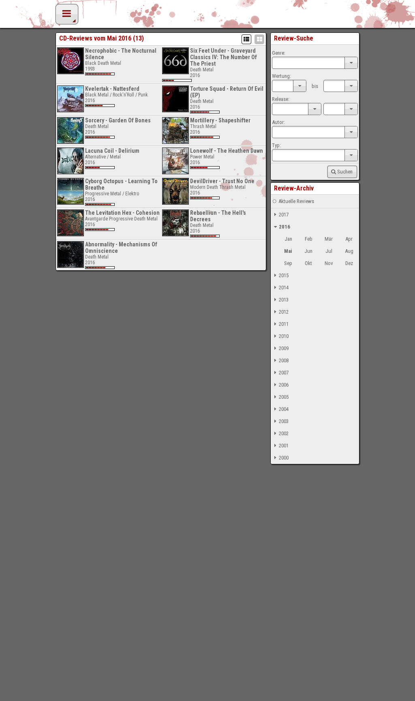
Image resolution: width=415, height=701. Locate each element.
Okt (308, 263)
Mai (288, 251)
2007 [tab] (284, 373)
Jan (288, 239)
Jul (328, 251)
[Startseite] (207, 16)
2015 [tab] (284, 275)
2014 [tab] (284, 287)
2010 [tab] (284, 336)
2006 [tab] (284, 385)
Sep (288, 263)
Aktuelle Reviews (296, 201)
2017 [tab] (284, 215)
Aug (349, 251)
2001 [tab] (284, 445)
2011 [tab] (284, 324)
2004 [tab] (284, 409)
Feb (308, 239)
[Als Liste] (246, 39)
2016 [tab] (284, 227)
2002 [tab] (284, 433)
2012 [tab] (284, 312)
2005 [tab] (284, 397)
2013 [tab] (284, 300)
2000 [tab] (284, 458)
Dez (349, 263)
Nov (329, 263)
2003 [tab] (284, 421)
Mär (329, 239)
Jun (308, 251)
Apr (349, 239)
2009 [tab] (284, 348)
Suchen (345, 172)
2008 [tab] (284, 360)
